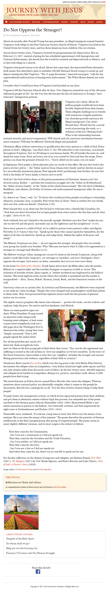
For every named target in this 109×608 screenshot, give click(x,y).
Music (91, 22)
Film (82, 22)
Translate (96, 2)
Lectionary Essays (20, 22)
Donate (103, 2)
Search (79, 2)
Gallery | (74, 2)
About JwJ (66, 2)
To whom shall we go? (18, 543)
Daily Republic (45, 469)
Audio (99, 22)
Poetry (74, 22)
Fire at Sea (35, 363)
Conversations (51, 22)
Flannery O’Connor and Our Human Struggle (30, 553)
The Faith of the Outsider (28, 265)
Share (85, 2)
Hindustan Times (25, 469)
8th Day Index (60, 487)
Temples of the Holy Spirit (20, 538)
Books (64, 22)
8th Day (36, 22)
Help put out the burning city (21, 548)
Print (90, 2)
